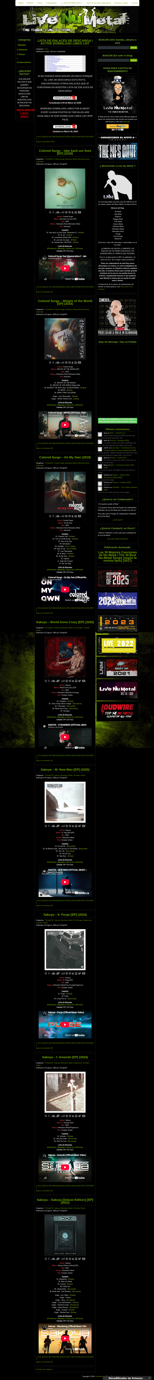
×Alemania (39, 162)
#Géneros (30, 3)
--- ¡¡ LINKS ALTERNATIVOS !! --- (71, 3)
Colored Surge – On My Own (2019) (65, 457)
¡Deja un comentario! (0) (44, 292)
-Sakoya (57, 628)
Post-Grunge (77, 628)
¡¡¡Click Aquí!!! (118, 520)
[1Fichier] (79, 248)
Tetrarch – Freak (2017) (118, 458)
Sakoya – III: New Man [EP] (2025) (65, 769)
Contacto (134, 3)
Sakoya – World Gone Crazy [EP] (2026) (65, 622)
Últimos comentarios (118, 429)
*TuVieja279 (49, 159)
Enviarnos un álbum (121, 3)
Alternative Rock (83, 159)
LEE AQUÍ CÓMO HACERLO (117, 539)
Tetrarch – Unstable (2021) (121, 482)
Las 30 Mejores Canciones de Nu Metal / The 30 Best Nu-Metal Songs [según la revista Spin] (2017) (117, 556)
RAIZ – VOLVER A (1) (117, 433)
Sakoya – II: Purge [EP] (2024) (65, 914)
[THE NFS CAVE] (117, 151)
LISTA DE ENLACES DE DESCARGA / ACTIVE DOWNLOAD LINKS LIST (65, 42)
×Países (40, 3)
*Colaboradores (51, 3)
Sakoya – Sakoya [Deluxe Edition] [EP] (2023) (65, 1201)
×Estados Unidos (79, 775)
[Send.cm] (70, 248)
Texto (46, 49)
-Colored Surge (59, 159)
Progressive (87, 920)
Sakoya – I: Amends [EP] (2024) (65, 1057)
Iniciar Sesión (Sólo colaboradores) (99, 3)
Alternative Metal (71, 159)
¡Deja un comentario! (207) (45, 142)
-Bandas (21, 3)
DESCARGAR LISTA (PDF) (26, 113)
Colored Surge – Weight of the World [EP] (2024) (65, 302)
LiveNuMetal (99, 1376)
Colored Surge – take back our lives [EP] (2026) (65, 152)
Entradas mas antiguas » (44, 1369)
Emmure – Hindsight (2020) (119, 440)
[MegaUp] (61, 248)
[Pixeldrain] (51, 248)
